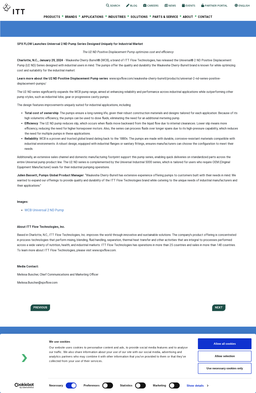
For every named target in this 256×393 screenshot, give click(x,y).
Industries (117, 16)
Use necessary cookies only (225, 368)
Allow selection (225, 356)
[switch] (107, 385)
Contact (205, 17)
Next (219, 307)
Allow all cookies (225, 343)
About (188, 16)
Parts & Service (165, 16)
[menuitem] (52, 16)
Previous (40, 307)
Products (52, 16)
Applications (92, 16)
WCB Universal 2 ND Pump (44, 210)
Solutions (139, 16)
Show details (195, 385)
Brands (71, 16)
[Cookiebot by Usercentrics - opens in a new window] (24, 385)
